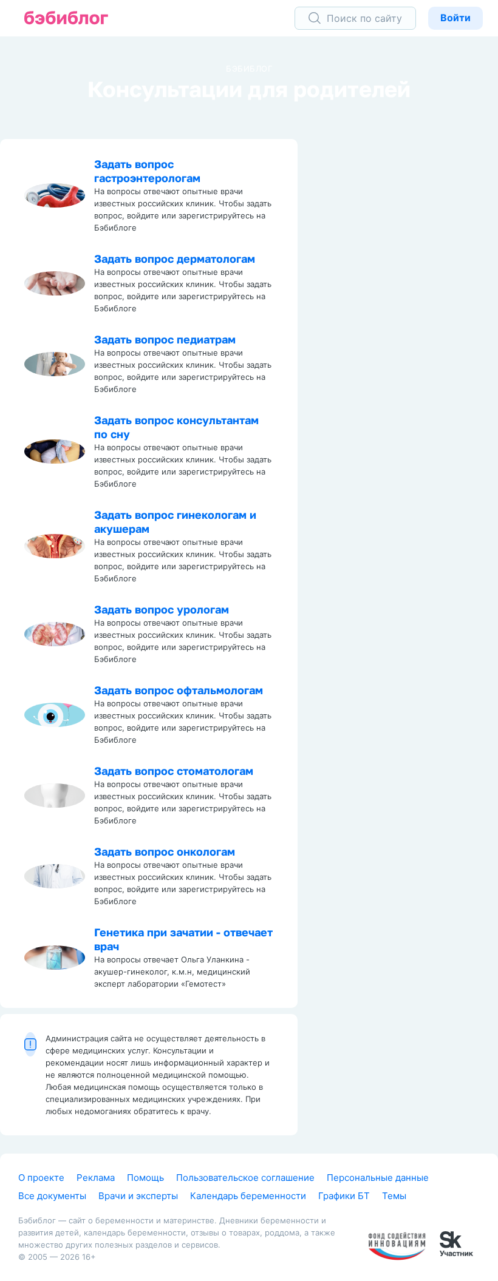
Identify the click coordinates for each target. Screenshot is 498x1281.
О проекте (41, 1177)
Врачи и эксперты (138, 1196)
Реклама (96, 1177)
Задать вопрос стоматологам (173, 770)
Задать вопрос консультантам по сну (176, 427)
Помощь (145, 1177)
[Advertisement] (407, 321)
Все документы (52, 1196)
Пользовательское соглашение (245, 1177)
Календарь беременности (248, 1196)
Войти (455, 18)
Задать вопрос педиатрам (165, 339)
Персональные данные (378, 1177)
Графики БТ (344, 1196)
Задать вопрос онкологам (164, 851)
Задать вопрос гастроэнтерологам (147, 170)
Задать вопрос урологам (161, 609)
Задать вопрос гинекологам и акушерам (175, 521)
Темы (394, 1196)
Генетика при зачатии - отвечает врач (183, 939)
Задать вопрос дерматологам (174, 258)
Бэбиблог (249, 68)
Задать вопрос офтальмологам (178, 690)
